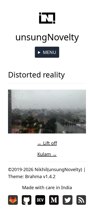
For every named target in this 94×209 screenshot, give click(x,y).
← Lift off (47, 143)
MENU (49, 52)
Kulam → (47, 154)
